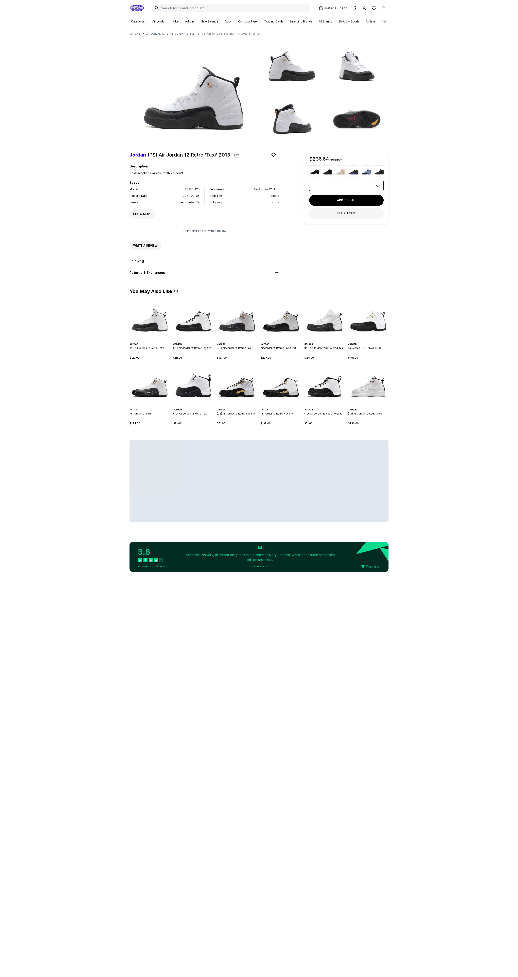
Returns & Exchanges (147, 273)
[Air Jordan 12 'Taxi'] (150, 383)
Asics (228, 21)
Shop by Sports (349, 21)
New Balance (209, 21)
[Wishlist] (374, 8)
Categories (138, 21)
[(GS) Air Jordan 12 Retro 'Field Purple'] (353, 171)
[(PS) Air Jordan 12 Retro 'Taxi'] (150, 318)
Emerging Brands (301, 21)
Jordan (135, 33)
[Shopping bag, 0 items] (383, 8)
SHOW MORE (142, 214)
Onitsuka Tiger (248, 21)
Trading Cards (273, 21)
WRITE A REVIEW (145, 245)
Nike (176, 21)
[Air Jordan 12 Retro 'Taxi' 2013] (281, 318)
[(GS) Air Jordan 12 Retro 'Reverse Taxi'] (315, 171)
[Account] (364, 8)
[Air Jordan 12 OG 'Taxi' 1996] (368, 318)
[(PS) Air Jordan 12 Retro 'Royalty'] (193, 318)
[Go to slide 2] (278, 340)
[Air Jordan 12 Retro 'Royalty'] (281, 383)
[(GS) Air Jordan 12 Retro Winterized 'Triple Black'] (327, 171)
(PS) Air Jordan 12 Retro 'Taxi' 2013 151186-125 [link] (231, 33)
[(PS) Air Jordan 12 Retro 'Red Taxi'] (324, 318)
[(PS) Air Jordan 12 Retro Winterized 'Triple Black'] (379, 171)
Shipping (137, 261)
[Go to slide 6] (197, 340)
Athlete (370, 21)
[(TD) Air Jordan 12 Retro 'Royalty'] (324, 383)
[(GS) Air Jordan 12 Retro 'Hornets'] (366, 171)
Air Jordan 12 (155, 33)
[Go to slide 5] (195, 340)
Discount (387, 21)
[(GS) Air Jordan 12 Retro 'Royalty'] (237, 383)
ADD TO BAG (346, 200)
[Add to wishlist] (274, 155)
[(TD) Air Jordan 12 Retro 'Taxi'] (193, 383)
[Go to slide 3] (192, 340)
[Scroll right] (385, 21)
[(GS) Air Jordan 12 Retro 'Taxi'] (237, 318)
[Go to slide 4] (194, 340)
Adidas (189, 21)
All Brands (325, 21)
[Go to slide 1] (189, 340)
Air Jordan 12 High (183, 33)
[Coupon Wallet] (354, 8)
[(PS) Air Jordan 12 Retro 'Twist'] (368, 383)
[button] (176, 291)
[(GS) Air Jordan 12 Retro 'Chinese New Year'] (340, 171)
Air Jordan (159, 21)
